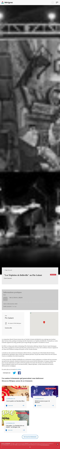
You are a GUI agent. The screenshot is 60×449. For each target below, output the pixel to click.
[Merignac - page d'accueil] (30, 2)
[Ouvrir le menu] (57, 2)
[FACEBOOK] (18, 372)
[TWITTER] (14, 372)
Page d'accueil (8, 270)
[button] (44, 322)
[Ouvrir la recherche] (52, 2)
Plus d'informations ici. (44, 444)
